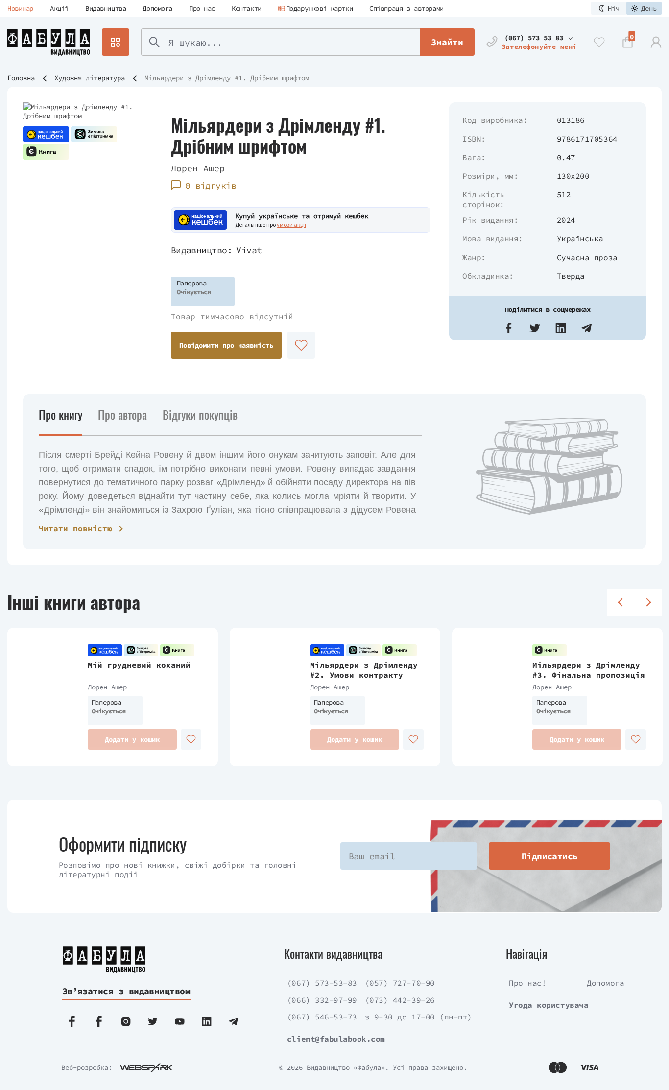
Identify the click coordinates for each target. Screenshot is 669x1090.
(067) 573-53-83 (322, 983)
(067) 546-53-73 (322, 1016)
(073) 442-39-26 (400, 1000)
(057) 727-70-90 (400, 983)
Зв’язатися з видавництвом (126, 990)
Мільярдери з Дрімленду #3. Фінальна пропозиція (588, 670)
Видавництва (105, 8)
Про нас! (527, 983)
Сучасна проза (587, 257)
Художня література (89, 77)
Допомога (157, 8)
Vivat (249, 250)
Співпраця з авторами (406, 8)
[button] (508, 328)
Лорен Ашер (198, 168)
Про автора (122, 414)
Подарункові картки (319, 8)
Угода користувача (548, 1005)
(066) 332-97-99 (322, 1000)
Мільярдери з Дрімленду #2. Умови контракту (364, 670)
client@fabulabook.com (336, 1038)
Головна (21, 77)
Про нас (202, 8)
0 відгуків (211, 185)
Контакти (247, 8)
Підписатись (550, 856)
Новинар (20, 8)
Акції (59, 8)
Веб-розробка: (86, 1067)
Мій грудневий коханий (139, 665)
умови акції (291, 224)
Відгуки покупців (200, 414)
